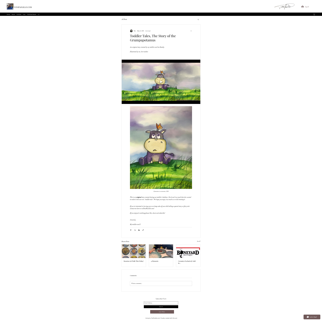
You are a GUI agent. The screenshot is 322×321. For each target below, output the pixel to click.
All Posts (124, 19)
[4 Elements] (161, 251)
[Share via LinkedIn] (139, 230)
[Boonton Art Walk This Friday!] (134, 251)
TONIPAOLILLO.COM (23, 7)
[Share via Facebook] (131, 230)
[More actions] (191, 31)
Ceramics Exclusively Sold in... (187, 262)
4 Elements (154, 261)
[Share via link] (143, 230)
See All (198, 241)
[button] (314, 14)
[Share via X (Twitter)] (135, 230)
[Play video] (161, 82)
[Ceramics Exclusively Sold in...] (188, 251)
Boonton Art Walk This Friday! (134, 261)
